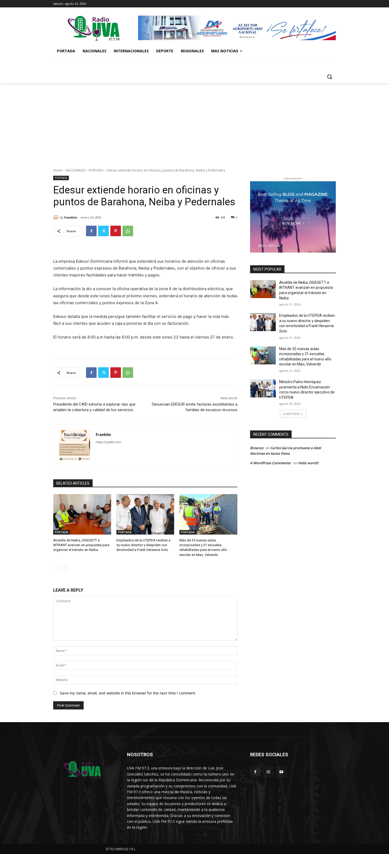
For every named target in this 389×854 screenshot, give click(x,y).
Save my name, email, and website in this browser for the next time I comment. (128, 693)
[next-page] (65, 567)
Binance (256, 447)
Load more (291, 413)
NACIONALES (75, 170)
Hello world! (308, 463)
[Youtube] (281, 772)
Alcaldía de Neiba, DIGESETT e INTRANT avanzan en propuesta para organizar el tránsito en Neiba (81, 545)
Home (57, 170)
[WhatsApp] (128, 231)
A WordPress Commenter (270, 463)
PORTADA (96, 170)
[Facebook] (91, 231)
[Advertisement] (194, 123)
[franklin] (56, 217)
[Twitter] (103, 231)
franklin (70, 217)
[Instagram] (268, 772)
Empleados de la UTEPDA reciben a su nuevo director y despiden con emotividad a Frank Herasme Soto (143, 545)
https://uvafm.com (108, 442)
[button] (329, 76)
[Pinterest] (115, 231)
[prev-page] (56, 567)
